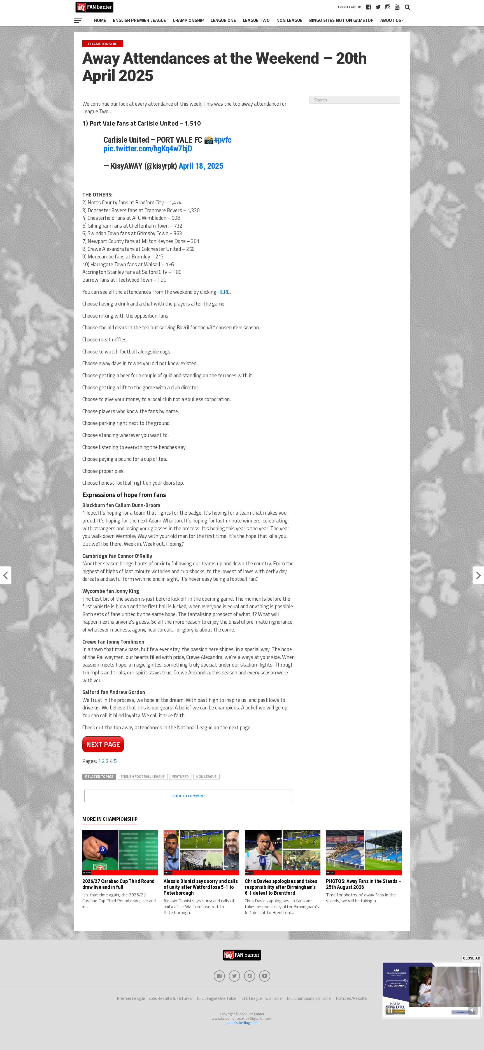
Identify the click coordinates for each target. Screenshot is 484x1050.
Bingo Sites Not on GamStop (341, 20)
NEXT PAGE (103, 744)
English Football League (143, 776)
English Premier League (139, 20)
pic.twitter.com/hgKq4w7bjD (148, 148)
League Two (256, 20)
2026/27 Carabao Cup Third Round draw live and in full (118, 884)
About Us (390, 20)
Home (100, 20)
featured (180, 776)
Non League (289, 20)
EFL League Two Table (262, 998)
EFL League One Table (216, 998)
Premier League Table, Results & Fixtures (154, 998)
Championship (188, 20)
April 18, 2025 (201, 166)
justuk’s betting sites (242, 1022)
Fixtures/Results (351, 998)
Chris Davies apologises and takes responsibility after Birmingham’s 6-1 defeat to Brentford (281, 887)
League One (223, 20)
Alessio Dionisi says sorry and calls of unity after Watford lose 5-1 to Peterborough (201, 887)
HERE (223, 292)
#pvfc (223, 140)
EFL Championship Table (309, 998)
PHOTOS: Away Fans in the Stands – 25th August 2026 (363, 884)
